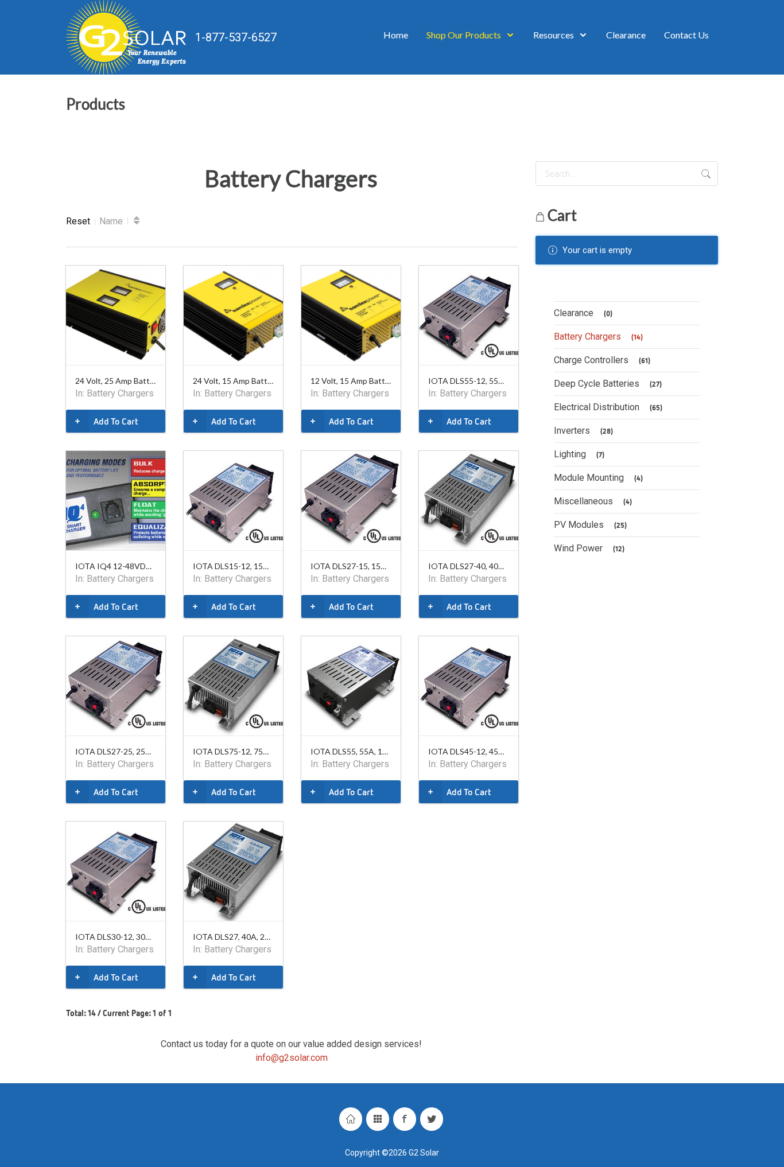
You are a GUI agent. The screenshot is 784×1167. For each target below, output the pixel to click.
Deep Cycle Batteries (608, 383)
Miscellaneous (593, 501)
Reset (78, 221)
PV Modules (590, 524)
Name (111, 221)
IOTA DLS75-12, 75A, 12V (233, 751)
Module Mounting (598, 477)
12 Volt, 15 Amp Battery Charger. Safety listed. (351, 381)
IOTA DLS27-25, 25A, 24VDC (115, 751)
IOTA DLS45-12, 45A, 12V (468, 751)
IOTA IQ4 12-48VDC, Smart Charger (115, 566)
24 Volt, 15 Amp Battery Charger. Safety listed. (233, 381)
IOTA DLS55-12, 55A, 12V (468, 381)
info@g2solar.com (291, 1057)
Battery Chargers (120, 393)
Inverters (583, 430)
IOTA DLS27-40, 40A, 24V (468, 566)
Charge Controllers (602, 360)
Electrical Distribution (608, 407)
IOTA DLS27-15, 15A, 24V (351, 566)
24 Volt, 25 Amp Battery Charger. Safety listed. (115, 381)
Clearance (583, 313)
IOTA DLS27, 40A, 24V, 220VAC (233, 937)
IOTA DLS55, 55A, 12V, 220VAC (351, 751)
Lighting (579, 454)
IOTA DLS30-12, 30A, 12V (115, 937)
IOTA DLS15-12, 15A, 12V (233, 566)
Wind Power (589, 548)
